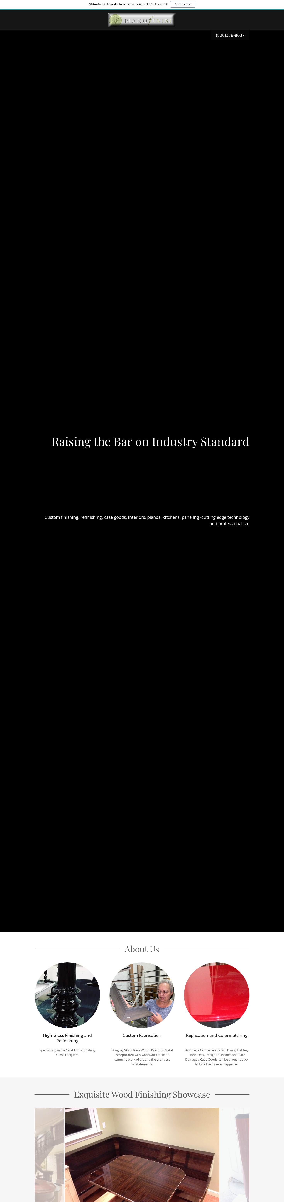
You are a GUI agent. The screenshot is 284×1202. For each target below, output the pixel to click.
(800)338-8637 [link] (230, 35)
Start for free (182, 4)
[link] (142, 20)
